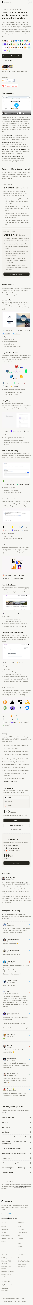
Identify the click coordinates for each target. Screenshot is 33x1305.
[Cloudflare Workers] (25, 47)
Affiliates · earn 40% (7, 1238)
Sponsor (4, 1232)
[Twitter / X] (18, 41)
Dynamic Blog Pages (9, 585)
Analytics (5, 545)
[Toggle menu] (30, 2)
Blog (19, 1226)
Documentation (22, 1232)
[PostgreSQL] (20, 41)
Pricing (4, 733)
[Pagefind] (20, 47)
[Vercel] (22, 47)
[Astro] (3, 41)
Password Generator (7, 1271)
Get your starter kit (16, 274)
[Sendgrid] (25, 44)
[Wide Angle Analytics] (5, 47)
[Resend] (20, 44)
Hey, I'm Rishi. (7, 874)
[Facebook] (16, 41)
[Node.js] (9, 51)
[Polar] (7, 44)
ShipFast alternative (7, 1285)
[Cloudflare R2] (14, 44)
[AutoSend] (29, 44)
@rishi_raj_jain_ (10, 879)
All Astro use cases (16, 829)
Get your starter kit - (11, 56)
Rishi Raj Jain (20, 1298)
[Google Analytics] (11, 47)
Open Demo (7, 60)
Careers (20, 1238)
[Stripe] (3, 44)
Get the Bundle (15, 863)
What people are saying (11, 911)
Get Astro (15, 820)
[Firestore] (29, 41)
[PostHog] (9, 47)
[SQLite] (27, 41)
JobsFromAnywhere (24, 1261)
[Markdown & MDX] (16, 47)
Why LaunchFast (8, 93)
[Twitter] (2, 1213)
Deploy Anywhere (8, 688)
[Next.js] (5, 41)
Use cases (21, 1229)
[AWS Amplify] (7, 51)
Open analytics (5, 1235)
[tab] (16, 798)
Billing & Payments (8, 401)
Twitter (22, 1110)
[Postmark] (22, 44)
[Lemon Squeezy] (5, 44)
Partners (20, 1258)
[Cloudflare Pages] (27, 47)
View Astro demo (15, 825)
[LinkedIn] (9, 1213)
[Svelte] (7, 41)
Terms (20, 1250)
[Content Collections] (14, 47)
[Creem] (9, 44)
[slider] (5, 113)
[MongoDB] (22, 41)
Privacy (20, 1246)
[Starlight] (18, 47)
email (4, 1112)
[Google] (11, 41)
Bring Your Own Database (10, 353)
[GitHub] (14, 41)
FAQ (19, 1235)
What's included (8, 285)
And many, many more (10, 781)
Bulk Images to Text (7, 1258)
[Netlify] (29, 47)
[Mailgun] (27, 44)
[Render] (3, 51)
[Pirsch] (7, 47)
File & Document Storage (10, 451)
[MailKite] (3, 47)
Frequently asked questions (12, 1107)
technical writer (23, 882)
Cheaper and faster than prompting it (16, 169)
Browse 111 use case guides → (11, 295)
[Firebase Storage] (16, 44)
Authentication (7, 300)
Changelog (4, 1229)
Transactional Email (8, 499)
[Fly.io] (5, 51)
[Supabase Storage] (18, 44)
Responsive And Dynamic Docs (12, 632)
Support (3, 1242)
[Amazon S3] (11, 44)
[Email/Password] (9, 41)
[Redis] (25, 41)
